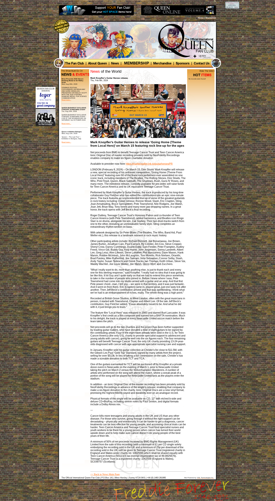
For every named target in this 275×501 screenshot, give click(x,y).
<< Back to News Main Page (105, 474)
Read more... (66, 100)
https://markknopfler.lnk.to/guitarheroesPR (149, 163)
